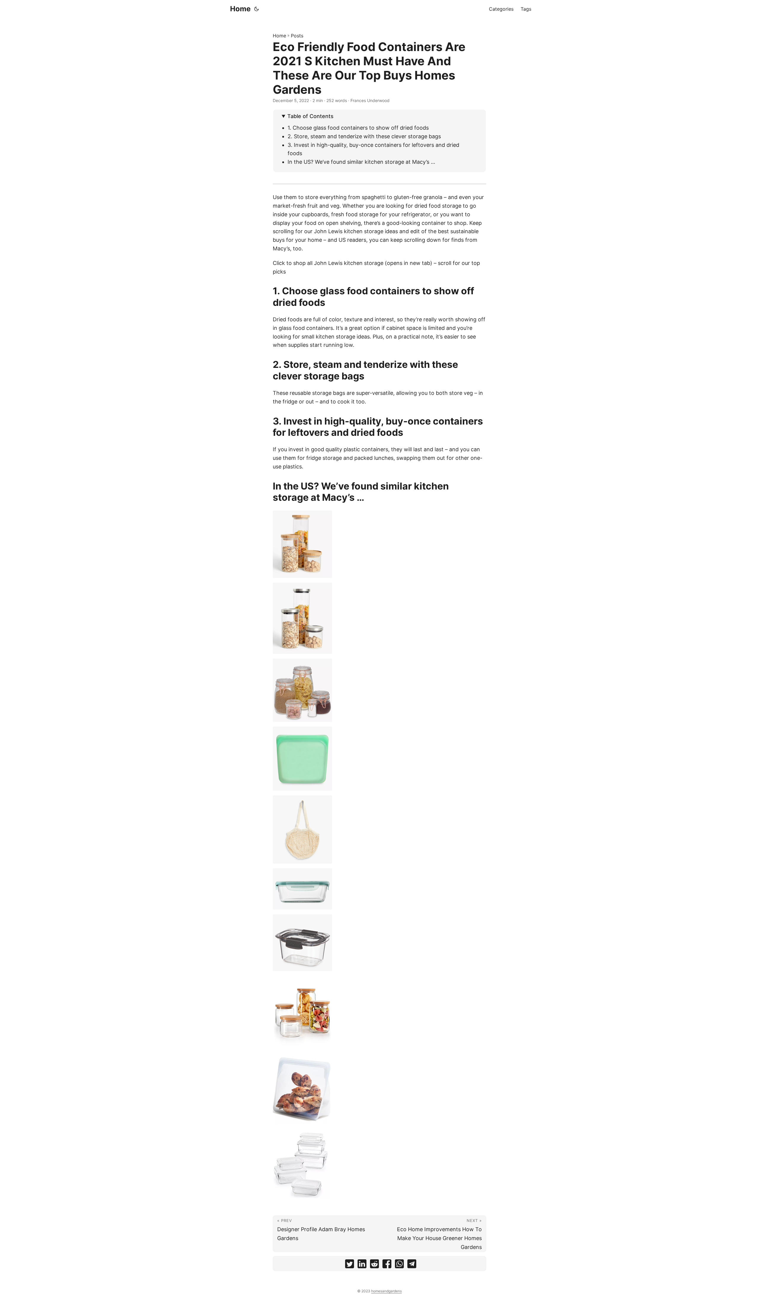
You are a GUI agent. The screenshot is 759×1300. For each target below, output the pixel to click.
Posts (297, 36)
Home (240, 8)
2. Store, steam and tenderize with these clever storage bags (364, 136)
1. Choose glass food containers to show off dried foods (358, 128)
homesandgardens (386, 1291)
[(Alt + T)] (256, 9)
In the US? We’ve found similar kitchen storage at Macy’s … (361, 162)
